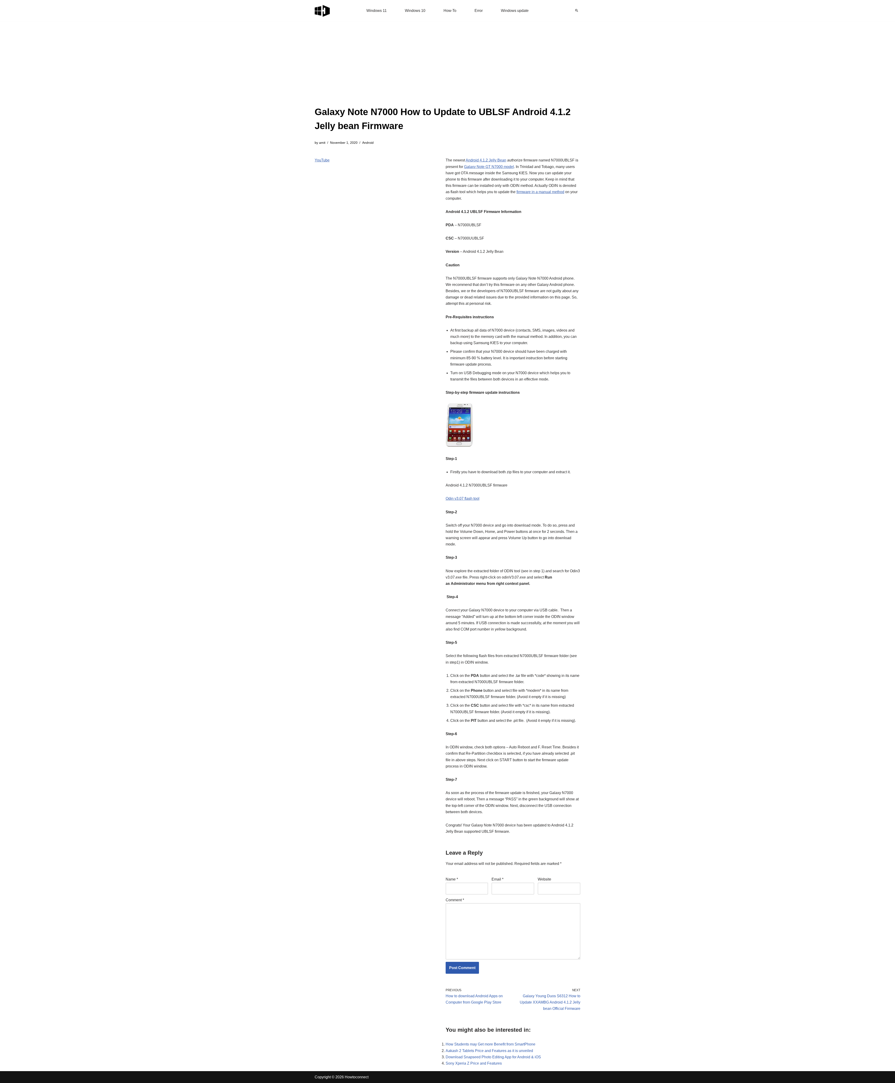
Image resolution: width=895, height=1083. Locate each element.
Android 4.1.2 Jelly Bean (486, 160)
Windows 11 (376, 11)
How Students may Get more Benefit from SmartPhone (490, 1044)
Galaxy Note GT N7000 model (489, 167)
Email (497, 879)
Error (479, 11)
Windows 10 (415, 11)
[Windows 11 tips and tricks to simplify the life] (322, 10)
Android (368, 142)
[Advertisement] (447, 70)
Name (452, 879)
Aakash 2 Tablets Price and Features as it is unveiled (489, 1051)
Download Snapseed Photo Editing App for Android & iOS (493, 1057)
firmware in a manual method (540, 192)
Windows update (515, 11)
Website (544, 879)
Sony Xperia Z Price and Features (474, 1063)
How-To (450, 11)
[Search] (576, 10)
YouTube (322, 160)
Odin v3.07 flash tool (462, 498)
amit (322, 142)
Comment (455, 900)
